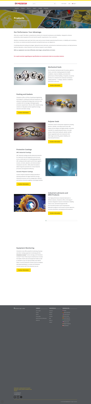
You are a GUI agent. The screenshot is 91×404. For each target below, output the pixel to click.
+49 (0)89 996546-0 (17, 394)
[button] (2, 401)
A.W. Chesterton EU (66, 401)
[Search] (54, 4)
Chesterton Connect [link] (21, 255)
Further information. (55, 85)
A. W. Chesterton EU (17, 392)
